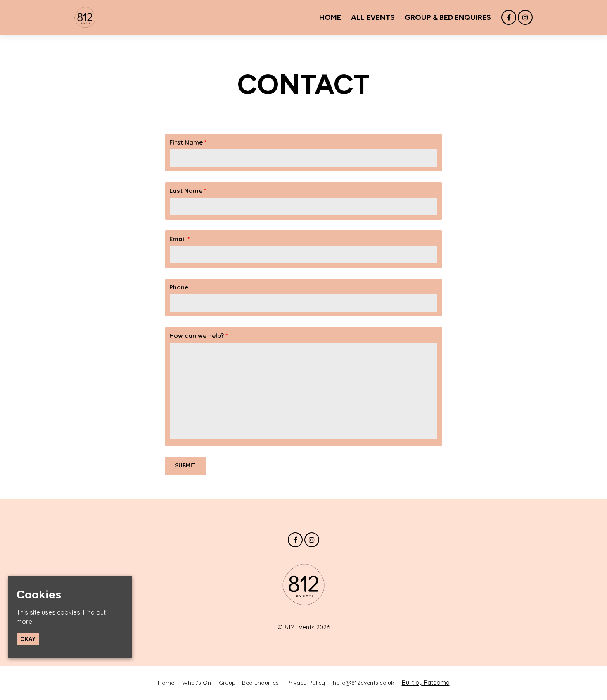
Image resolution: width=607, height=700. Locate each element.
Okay (28, 639)
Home (330, 17)
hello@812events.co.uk (363, 682)
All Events (373, 17)
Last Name (187, 191)
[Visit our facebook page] (508, 17)
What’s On (196, 682)
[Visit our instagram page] (525, 17)
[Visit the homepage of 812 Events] (84, 17)
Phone (178, 287)
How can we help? (198, 335)
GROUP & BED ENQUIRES (448, 17)
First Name (187, 142)
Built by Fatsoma (426, 682)
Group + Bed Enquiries (249, 682)
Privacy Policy (306, 682)
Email (179, 239)
